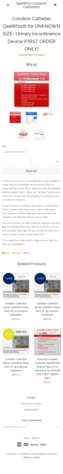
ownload (18, 244)
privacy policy (31, 409)
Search (26, 438)
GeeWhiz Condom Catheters (31, 5)
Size (4, 146)
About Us (36, 438)
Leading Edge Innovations (31, 54)
